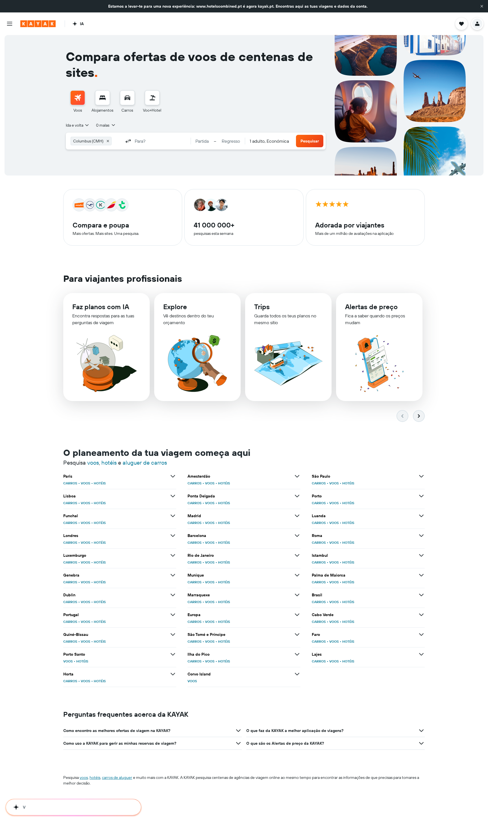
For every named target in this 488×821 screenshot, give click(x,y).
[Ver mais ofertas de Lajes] (421, 654)
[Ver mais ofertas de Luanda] (421, 515)
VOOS (85, 483)
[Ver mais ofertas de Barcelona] (297, 535)
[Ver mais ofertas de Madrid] (297, 515)
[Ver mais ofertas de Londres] (172, 535)
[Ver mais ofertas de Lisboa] (172, 496)
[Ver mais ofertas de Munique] (297, 575)
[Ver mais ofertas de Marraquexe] (297, 595)
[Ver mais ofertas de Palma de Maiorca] (421, 575)
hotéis (109, 462)
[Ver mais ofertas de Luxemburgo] (172, 555)
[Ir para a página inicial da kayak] (38, 23)
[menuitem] (78, 101)
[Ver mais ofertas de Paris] (172, 476)
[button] (482, 6)
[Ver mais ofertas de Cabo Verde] (421, 614)
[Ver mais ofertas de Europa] (297, 614)
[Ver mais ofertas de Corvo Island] (297, 674)
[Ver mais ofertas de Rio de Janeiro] (297, 555)
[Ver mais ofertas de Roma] (421, 535)
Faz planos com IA (100, 306)
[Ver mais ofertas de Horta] (172, 674)
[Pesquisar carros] (127, 97)
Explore (175, 306)
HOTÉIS (100, 483)
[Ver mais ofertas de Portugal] (172, 614)
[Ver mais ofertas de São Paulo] (421, 476)
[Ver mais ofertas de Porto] (421, 496)
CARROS (70, 483)
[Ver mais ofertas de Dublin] (172, 595)
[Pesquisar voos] (77, 97)
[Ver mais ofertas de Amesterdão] (297, 476)
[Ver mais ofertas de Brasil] (421, 595)
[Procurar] (102, 97)
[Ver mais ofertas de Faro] (421, 634)
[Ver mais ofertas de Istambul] (421, 555)
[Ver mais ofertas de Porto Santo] (172, 654)
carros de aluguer (117, 777)
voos (93, 462)
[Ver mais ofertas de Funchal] (172, 515)
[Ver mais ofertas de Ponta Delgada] (297, 496)
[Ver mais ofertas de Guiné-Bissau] (172, 634)
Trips (262, 306)
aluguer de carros (145, 462)
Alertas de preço (371, 306)
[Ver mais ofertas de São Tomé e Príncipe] (297, 634)
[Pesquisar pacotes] (152, 97)
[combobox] (78, 125)
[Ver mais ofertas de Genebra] (172, 575)
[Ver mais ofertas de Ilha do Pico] (297, 654)
